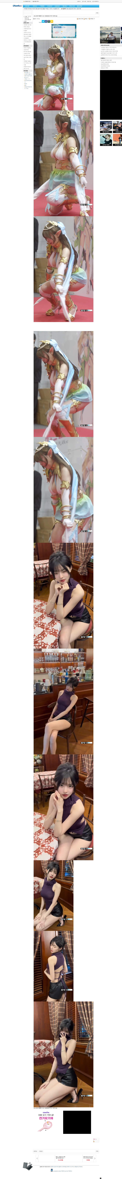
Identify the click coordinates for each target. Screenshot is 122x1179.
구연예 (25, 8)
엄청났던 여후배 (104, 67)
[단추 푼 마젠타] (106, 143)
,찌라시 (75, 8)
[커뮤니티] (35, 5)
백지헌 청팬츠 (105, 39)
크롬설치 (76, 1166)
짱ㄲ (26, 85)
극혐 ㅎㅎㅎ (27, 79)
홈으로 (79, 1)
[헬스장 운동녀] (106, 130)
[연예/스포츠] (71, 5)
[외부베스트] (64, 5)
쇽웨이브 (69, 1166)
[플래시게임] (79, 5)
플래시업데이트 (54, 1166)
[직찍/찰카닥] (49, 5)
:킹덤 (67, 8)
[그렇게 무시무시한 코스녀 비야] (40, 1151)
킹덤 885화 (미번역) (105, 66)
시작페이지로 (27, 1)
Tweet (40, 22)
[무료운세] (42, 5)
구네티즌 (29, 8)
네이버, (51, 8)
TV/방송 (47, 8)
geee (26, 83)
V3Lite (80, 1166)
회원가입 (89, 1)
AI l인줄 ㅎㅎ (27, 72)
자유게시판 (34, 8)
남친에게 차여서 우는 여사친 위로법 (109, 54)
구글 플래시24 (56, 8)
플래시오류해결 (62, 1166)
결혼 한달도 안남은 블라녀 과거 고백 (109, 53)
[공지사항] (27, 5)
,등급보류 (71, 8)
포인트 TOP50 (68, 1171)
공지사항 (84, 1)
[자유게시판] (57, 5)
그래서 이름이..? (28, 74)
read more (102, 40)
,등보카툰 (79, 8)
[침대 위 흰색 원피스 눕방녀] (35, 1151)
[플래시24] (17, 6)
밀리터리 (40, 8)
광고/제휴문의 (95, 1)
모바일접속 (55, 1171)
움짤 (43, 8)
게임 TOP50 (61, 1171)
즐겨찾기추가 (36, 1)
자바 (73, 1166)
